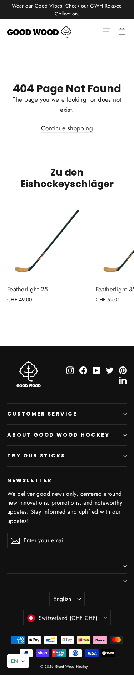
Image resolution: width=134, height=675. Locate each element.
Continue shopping (67, 128)
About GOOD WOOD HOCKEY (58, 434)
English (62, 599)
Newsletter (29, 480)
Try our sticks (36, 455)
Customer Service (42, 413)
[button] (18, 661)
